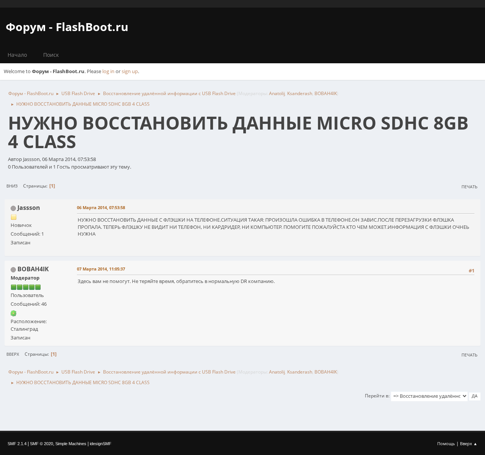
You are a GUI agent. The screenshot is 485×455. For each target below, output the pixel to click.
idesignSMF (100, 443)
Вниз (11, 186)
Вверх (12, 354)
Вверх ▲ (468, 443)
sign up (130, 71)
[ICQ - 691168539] (14, 312)
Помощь (446, 443)
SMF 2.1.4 (17, 443)
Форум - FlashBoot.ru (67, 26)
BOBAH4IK (325, 93)
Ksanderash (299, 93)
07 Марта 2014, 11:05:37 (101, 269)
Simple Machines (70, 443)
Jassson (28, 207)
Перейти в (376, 395)
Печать (469, 186)
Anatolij (277, 93)
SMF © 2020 (41, 443)
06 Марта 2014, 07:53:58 (101, 207)
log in (108, 71)
